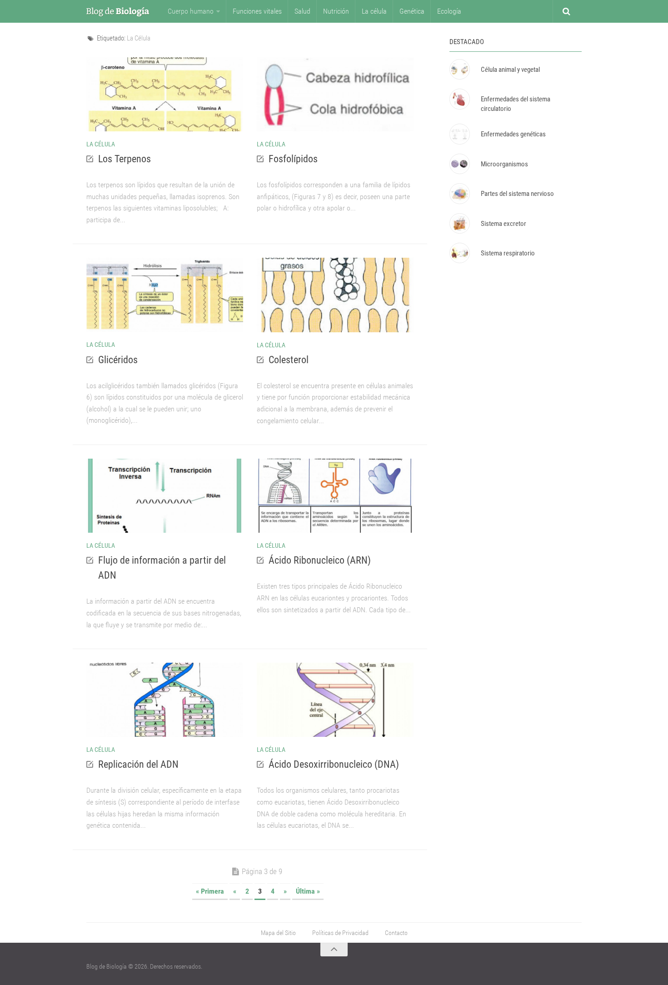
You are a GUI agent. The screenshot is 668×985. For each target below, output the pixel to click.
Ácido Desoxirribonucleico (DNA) (334, 764)
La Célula (100, 144)
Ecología (449, 11)
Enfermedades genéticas (513, 134)
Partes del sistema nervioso (517, 194)
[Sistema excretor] (459, 223)
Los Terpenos (124, 159)
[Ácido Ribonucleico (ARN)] (335, 496)
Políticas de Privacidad (340, 932)
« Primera (210, 891)
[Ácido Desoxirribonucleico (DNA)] (335, 700)
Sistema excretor (503, 224)
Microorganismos (504, 164)
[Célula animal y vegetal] (459, 69)
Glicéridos (118, 359)
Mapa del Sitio (278, 932)
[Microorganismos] (459, 164)
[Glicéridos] (164, 295)
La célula (374, 11)
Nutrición (336, 11)
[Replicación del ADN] (164, 700)
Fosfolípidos (293, 159)
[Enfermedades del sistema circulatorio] (459, 99)
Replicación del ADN (138, 764)
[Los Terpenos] (164, 94)
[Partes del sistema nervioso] (459, 193)
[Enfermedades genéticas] (459, 134)
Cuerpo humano (191, 11)
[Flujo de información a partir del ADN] (164, 496)
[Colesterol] (335, 295)
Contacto (396, 932)
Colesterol (289, 359)
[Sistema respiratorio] (459, 253)
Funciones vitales (257, 11)
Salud (302, 11)
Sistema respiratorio (508, 253)
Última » (308, 891)
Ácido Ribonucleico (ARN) (320, 560)
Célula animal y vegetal (510, 69)
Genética (411, 11)
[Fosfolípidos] (335, 94)
